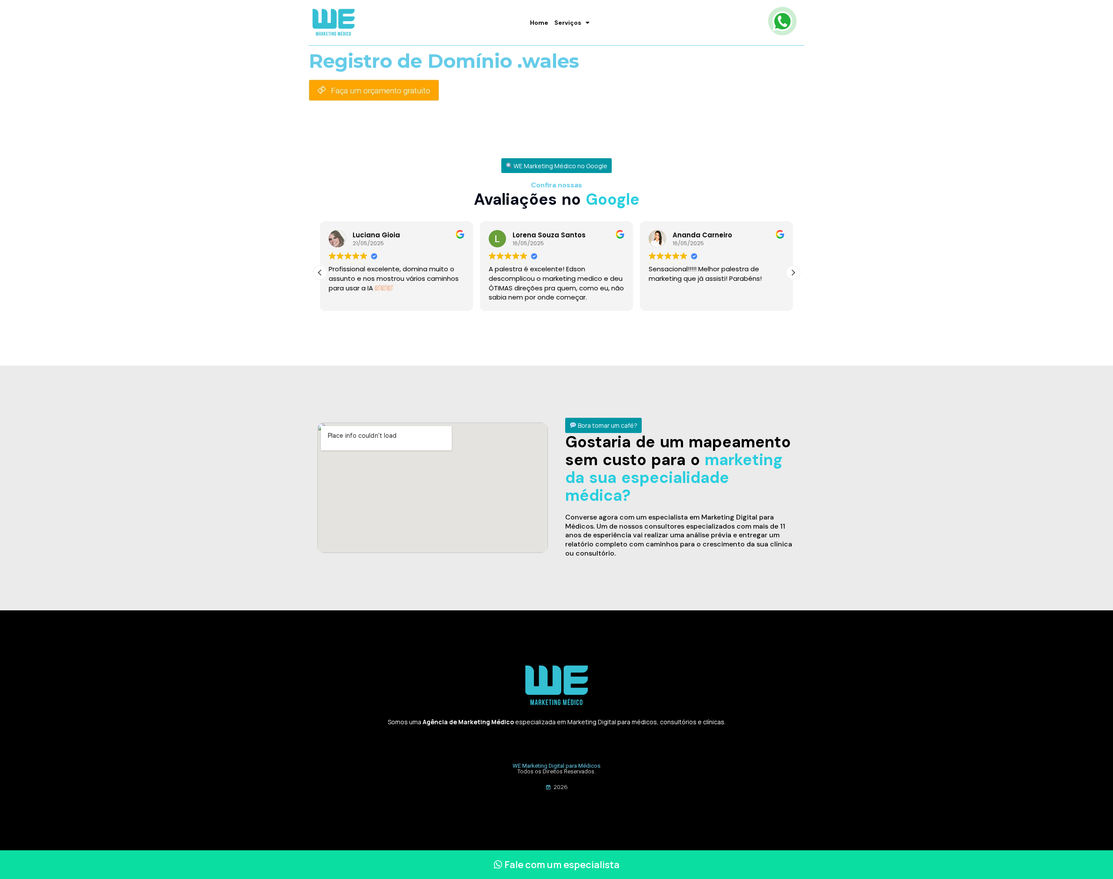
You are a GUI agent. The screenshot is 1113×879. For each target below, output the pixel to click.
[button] (556, 165)
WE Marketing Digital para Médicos (556, 766)
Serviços (567, 23)
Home (539, 23)
